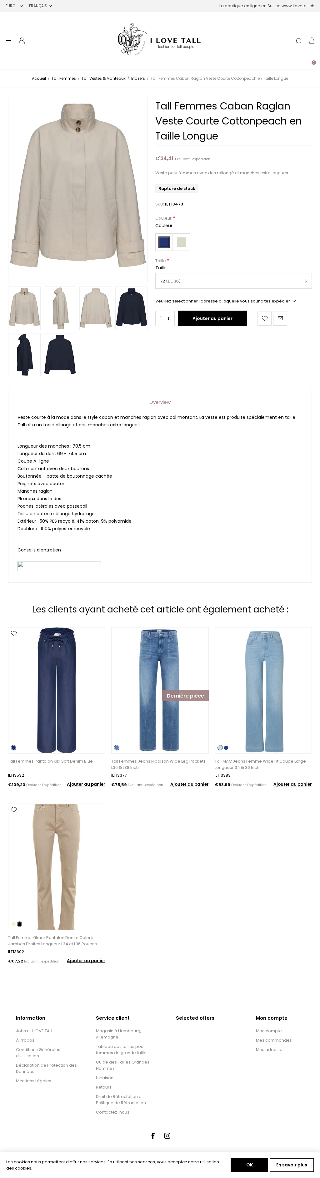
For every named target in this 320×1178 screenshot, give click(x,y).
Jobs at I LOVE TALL (34, 1031)
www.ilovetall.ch (298, 6)
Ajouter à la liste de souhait (265, 319)
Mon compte (269, 1031)
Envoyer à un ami (280, 319)
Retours (104, 1087)
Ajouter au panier (212, 318)
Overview (160, 402)
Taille (161, 261)
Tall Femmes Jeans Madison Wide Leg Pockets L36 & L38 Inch (158, 764)
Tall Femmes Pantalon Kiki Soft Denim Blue (50, 761)
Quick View (13, 642)
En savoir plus (291, 1165)
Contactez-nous (112, 1112)
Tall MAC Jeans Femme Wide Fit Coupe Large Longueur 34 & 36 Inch (260, 764)
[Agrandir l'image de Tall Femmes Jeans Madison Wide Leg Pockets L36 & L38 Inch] (160, 690)
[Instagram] (167, 1136)
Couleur (163, 218)
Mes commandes (274, 1040)
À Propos (25, 1040)
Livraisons (106, 1078)
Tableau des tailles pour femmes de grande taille (121, 1049)
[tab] (160, 402)
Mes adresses (270, 1050)
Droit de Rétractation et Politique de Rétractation (121, 1100)
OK (249, 1165)
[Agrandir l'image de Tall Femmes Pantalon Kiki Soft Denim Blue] (56, 690)
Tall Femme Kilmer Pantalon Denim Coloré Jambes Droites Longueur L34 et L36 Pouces (52, 941)
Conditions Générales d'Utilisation (38, 1053)
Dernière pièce (185, 695)
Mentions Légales (33, 1081)
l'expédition (200, 158)
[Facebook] (153, 1136)
